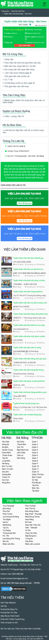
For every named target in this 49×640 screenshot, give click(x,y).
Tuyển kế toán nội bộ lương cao (26, 403)
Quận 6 (35, 455)
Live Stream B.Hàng (11, 517)
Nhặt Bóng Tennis (32, 517)
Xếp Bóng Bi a (30, 536)
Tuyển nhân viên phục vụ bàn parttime (29, 381)
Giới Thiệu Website (8, 603)
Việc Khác (29, 541)
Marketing (7, 525)
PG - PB (6, 536)
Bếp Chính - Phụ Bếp (33, 514)
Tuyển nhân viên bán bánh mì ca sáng (29, 325)
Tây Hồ (5, 458)
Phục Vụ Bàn (30, 506)
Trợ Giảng (7, 530)
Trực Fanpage (8, 506)
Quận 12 (35, 472)
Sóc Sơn (5, 480)
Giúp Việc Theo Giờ (32, 525)
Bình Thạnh (36, 477)
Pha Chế (6, 511)
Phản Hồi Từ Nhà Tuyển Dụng (12, 619)
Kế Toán (28, 522)
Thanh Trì (6, 477)
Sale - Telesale (31, 528)
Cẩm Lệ (20, 455)
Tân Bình (35, 491)
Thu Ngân (7, 519)
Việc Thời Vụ (30, 508)
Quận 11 (35, 469)
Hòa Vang (21, 458)
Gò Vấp (35, 480)
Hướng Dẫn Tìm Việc (9, 613)
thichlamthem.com (34, 169)
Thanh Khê (21, 444)
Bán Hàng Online (32, 511)
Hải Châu (20, 442)
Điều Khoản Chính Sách (10, 616)
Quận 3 (35, 447)
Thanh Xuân (7, 455)
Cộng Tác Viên (31, 533)
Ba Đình (5, 447)
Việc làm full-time (17, 11)
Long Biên (6, 461)
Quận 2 (35, 444)
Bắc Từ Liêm (7, 466)
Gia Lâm (5, 472)
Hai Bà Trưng (7, 450)
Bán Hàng (7, 508)
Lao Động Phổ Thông (11, 539)
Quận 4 (35, 450)
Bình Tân (35, 488)
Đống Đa (5, 444)
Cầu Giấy (5, 442)
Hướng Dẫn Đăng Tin (9, 609)
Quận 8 (35, 461)
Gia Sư (5, 522)
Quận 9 (35, 463)
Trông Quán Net (9, 533)
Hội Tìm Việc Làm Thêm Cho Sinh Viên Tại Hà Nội (21, 629)
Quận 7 (35, 458)
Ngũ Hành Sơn (23, 450)
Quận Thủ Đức (38, 474)
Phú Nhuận (36, 483)
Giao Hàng (29, 519)
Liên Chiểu (21, 453)
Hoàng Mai (6, 474)
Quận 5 (35, 453)
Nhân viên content (32, 544)
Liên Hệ (4, 606)
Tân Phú (35, 485)
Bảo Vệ (5, 541)
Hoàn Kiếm (6, 453)
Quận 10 (35, 466)
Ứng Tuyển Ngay (24, 45)
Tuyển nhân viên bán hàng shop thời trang (30, 314)
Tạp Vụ (6, 528)
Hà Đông (5, 463)
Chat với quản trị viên (9, 623)
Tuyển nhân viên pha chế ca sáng (27, 347)
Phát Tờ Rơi (7, 514)
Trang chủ (5, 11)
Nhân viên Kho (8, 544)
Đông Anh (6, 483)
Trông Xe (29, 539)
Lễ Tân (28, 530)
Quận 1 (35, 442)
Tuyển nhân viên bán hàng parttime (28, 292)
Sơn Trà (20, 447)
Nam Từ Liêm (7, 469)
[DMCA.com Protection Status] (14, 589)
